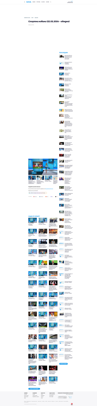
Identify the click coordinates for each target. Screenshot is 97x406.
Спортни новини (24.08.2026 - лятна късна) (31, 235)
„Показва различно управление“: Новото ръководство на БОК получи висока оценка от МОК (53, 225)
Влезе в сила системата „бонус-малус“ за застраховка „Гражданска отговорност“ (69, 263)
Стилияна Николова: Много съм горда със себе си (42, 351)
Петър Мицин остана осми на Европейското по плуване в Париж (32, 372)
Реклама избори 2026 (29, 401)
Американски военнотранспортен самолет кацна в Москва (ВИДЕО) (68, 199)
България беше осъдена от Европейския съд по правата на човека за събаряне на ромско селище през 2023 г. (69, 173)
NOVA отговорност (52, 394)
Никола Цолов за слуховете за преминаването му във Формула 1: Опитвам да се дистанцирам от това (32, 361)
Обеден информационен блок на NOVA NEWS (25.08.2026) (69, 194)
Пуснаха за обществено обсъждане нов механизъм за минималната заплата (69, 116)
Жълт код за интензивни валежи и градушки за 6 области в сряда (69, 256)
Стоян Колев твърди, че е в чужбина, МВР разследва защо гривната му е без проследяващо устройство (69, 276)
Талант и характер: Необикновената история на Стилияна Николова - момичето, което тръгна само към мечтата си (53, 288)
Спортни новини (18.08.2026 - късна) (31, 328)
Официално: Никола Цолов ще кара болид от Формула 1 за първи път (43, 235)
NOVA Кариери (51, 395)
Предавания (42, 395)
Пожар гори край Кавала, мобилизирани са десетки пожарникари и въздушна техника (68, 220)
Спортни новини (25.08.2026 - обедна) (42, 224)
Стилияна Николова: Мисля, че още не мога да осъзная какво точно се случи (53, 360)
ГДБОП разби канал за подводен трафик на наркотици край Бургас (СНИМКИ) (69, 68)
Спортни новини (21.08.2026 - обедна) (42, 286)
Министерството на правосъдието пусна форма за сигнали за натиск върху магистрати (68, 57)
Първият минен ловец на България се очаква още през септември (69, 304)
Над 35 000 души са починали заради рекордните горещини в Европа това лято (68, 287)
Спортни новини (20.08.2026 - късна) (31, 298)
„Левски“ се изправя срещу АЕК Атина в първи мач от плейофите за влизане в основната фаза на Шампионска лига (43, 330)
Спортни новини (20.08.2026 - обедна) (52, 298)
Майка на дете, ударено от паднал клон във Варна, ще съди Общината (69, 90)
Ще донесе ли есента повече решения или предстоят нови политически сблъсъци (68, 350)
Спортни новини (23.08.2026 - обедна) (31, 266)
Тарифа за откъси (39, 401)
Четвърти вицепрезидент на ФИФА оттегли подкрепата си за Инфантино (32, 308)
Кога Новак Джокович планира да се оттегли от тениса (32, 341)
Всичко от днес (26, 395)
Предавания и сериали (36, 396)
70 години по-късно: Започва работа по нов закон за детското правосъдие (68, 233)
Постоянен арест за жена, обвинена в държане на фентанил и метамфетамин (69, 144)
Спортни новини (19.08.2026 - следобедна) (51, 308)
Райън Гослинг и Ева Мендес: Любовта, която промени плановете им (68, 155)
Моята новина (26, 396)
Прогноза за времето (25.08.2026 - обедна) (68, 282)
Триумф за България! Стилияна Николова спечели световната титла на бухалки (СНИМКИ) (42, 373)
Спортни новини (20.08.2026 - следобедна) (41, 299)
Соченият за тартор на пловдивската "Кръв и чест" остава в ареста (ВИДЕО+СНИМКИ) (69, 343)
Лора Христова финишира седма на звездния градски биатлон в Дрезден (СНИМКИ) (52, 257)
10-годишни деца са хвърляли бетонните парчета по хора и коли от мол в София (69, 150)
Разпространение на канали (34, 401)
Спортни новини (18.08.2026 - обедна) (42, 340)
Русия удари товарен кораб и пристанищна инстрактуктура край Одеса (69, 244)
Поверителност (53, 401)
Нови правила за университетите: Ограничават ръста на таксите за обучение (69, 227)
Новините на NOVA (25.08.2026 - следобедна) (68, 85)
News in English (51, 396)
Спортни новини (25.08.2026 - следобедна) (31, 224)
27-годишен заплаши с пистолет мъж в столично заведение (68, 321)
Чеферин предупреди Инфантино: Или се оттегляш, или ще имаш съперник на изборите (43, 246)
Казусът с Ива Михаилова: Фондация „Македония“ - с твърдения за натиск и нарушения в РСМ (69, 206)
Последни (25, 394)
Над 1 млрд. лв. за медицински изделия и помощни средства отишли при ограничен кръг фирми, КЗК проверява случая (68, 213)
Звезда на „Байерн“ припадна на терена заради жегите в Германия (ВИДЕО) (52, 372)
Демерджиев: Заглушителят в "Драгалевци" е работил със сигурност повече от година (69, 337)
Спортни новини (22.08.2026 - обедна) (31, 277)
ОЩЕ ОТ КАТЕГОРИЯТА (34, 388)
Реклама (25, 401)
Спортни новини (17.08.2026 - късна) (31, 350)
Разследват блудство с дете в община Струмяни (68, 161)
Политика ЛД (56, 401)
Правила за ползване (61, 401)
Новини (42, 394)
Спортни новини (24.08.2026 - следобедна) (31, 245)
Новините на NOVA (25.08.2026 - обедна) (68, 308)
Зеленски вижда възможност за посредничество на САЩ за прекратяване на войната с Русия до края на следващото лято (68, 124)
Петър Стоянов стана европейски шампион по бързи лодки (43, 256)
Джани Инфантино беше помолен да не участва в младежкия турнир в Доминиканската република (53, 267)
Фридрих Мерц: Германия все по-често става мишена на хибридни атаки (68, 238)
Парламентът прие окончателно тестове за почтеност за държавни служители (68, 79)
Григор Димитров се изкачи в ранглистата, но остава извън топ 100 (53, 245)
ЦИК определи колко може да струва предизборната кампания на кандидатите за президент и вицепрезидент (68, 181)
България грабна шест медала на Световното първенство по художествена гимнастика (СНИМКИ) (32, 384)
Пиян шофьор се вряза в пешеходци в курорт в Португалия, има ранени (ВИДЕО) (69, 166)
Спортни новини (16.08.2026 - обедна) (52, 382)
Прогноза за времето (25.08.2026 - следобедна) (68, 63)
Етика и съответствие (65, 401)
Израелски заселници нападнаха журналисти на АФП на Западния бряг (69, 110)
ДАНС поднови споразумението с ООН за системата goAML (69, 326)
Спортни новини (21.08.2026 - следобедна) (31, 287)
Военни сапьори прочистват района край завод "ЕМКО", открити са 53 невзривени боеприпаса (69, 188)
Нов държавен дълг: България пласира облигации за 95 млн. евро (68, 131)
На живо (34, 394)
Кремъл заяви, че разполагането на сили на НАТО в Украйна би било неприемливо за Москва (69, 137)
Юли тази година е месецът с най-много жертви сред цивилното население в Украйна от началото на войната (69, 356)
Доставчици (43, 401)
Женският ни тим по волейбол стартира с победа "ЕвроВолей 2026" (53, 277)
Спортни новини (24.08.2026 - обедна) (31, 255)
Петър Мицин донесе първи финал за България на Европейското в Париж (43, 383)
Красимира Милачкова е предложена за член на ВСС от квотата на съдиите (68, 298)
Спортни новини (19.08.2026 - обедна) (42, 318)
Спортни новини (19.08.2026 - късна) (42, 307)
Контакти (46, 401)
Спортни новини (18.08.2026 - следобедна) (51, 329)
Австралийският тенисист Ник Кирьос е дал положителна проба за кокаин (32, 318)
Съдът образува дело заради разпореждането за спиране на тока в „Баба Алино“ (68, 97)
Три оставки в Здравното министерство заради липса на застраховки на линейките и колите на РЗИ (69, 104)
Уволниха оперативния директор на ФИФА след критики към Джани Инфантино (53, 341)
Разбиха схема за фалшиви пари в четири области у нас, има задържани (69, 269)
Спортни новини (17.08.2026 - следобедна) (53, 350)
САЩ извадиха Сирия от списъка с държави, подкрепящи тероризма (69, 250)
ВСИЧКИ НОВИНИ (63, 363)
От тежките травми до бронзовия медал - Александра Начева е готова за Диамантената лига (53, 319)
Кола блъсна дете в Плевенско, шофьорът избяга (68, 331)
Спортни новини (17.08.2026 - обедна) (42, 360)
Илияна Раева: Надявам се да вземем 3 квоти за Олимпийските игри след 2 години (43, 267)
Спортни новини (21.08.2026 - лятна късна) (42, 277)
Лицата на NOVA (35, 395)
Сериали (42, 396)
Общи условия (49, 401)
